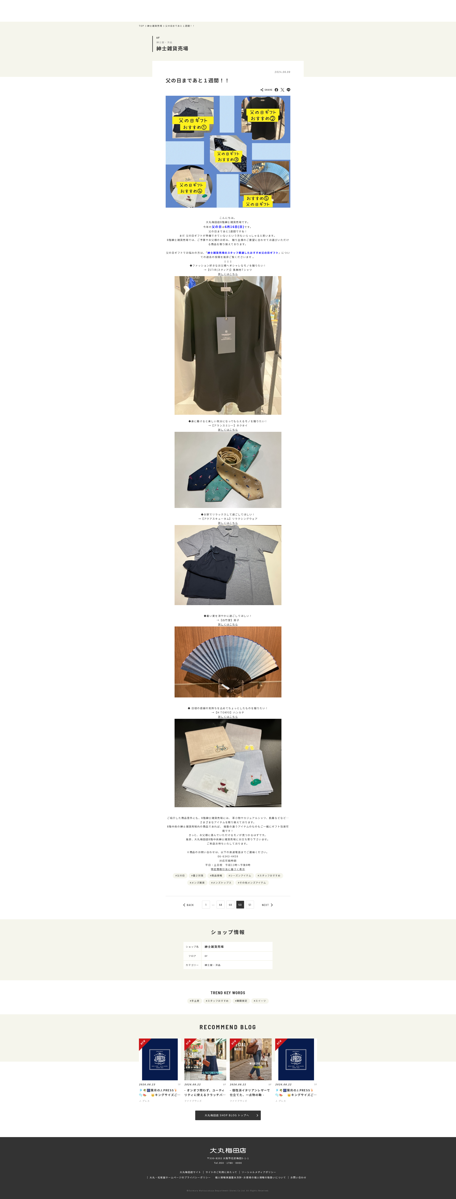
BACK (190, 905)
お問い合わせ (299, 1177)
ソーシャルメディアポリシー (259, 1172)
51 (250, 904)
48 (220, 904)
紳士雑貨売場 (154, 26)
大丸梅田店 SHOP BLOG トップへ (227, 1115)
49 (230, 904)
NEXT (265, 905)
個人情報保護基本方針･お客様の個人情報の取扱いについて (250, 1177)
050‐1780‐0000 (230, 1162)
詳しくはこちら (228, 274)
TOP (141, 26)
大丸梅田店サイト (190, 1172)
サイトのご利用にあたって (221, 1172)
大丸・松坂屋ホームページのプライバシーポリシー (180, 1177)
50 (240, 904)
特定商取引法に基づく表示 (228, 869)
